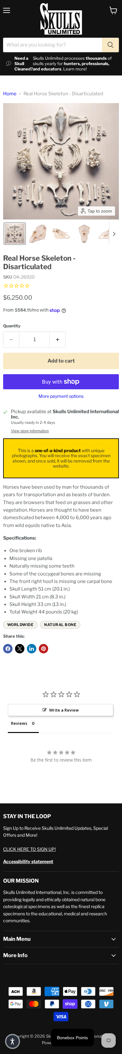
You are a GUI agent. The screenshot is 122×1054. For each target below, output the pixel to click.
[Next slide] (114, 233)
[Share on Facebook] (8, 648)
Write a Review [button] (64, 710)
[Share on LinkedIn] (31, 648)
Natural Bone (60, 624)
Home (10, 94)
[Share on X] (19, 648)
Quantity (11, 326)
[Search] (110, 45)
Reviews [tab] (19, 723)
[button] (14, 233)
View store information (30, 431)
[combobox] (52, 45)
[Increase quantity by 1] (58, 339)
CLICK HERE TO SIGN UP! (29, 849)
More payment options (61, 396)
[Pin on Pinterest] (43, 648)
